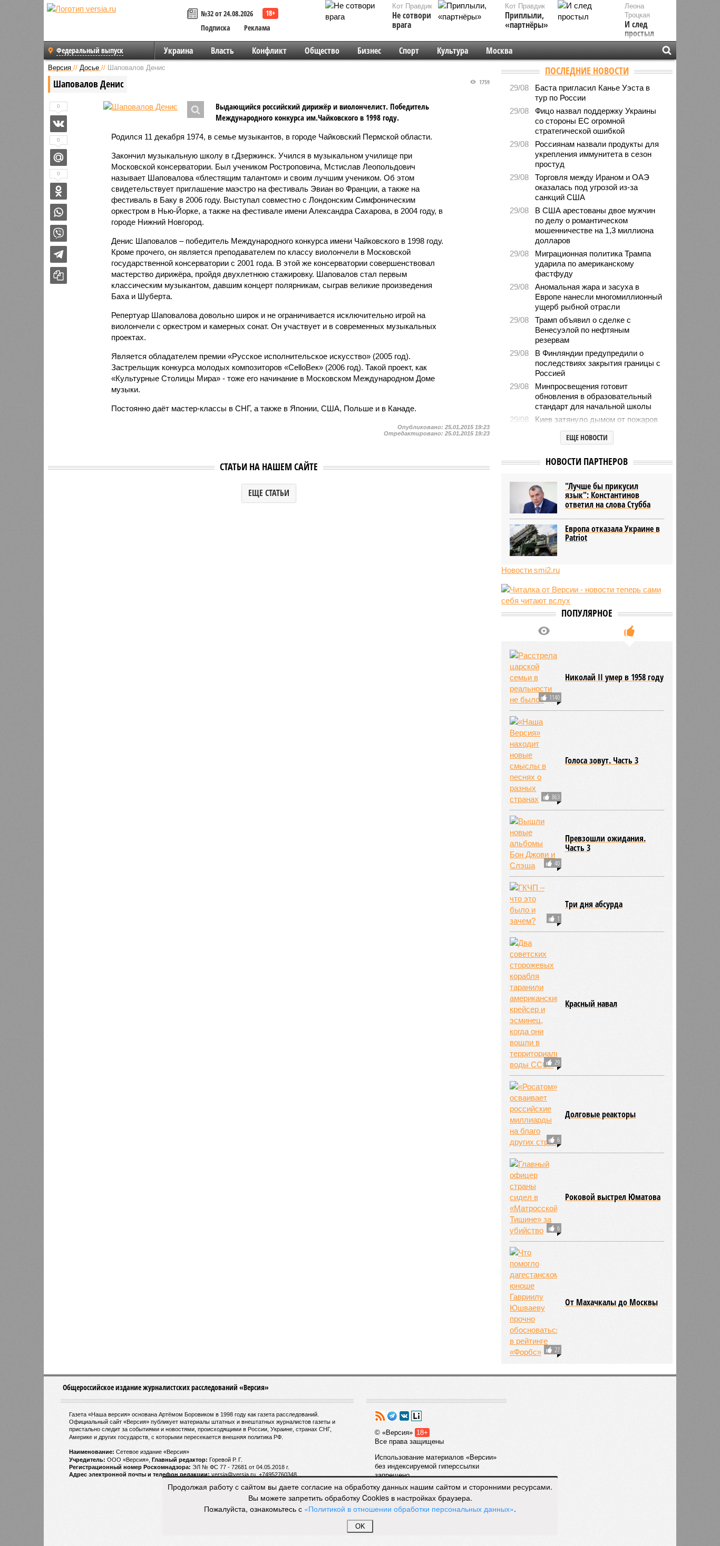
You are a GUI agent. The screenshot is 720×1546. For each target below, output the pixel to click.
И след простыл (639, 29)
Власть (222, 50)
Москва (499, 50)
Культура (452, 50)
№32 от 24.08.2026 (227, 13)
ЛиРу (416, 1416)
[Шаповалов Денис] (140, 106)
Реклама (257, 28)
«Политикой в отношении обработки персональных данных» (409, 1508)
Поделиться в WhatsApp (58, 212)
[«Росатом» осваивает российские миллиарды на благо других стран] (533, 1114)
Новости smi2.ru (530, 570)
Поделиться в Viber (58, 233)
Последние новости (587, 70)
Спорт (409, 50)
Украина (178, 50)
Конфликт (269, 50)
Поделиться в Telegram (58, 254)
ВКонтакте (404, 1416)
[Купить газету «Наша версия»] (194, 14)
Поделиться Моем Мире (58, 157)
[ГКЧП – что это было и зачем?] (533, 904)
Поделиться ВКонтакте (58, 123)
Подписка (215, 28)
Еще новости (587, 437)
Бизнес (369, 50)
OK (360, 1526)
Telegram (392, 1416)
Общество (322, 50)
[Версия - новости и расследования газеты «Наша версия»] (115, 25)
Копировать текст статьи (58, 275)
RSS (380, 1416)
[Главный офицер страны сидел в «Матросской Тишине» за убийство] (533, 1197)
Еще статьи (268, 493)
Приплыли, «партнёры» (526, 20)
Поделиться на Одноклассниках (58, 191)
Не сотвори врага (411, 20)
